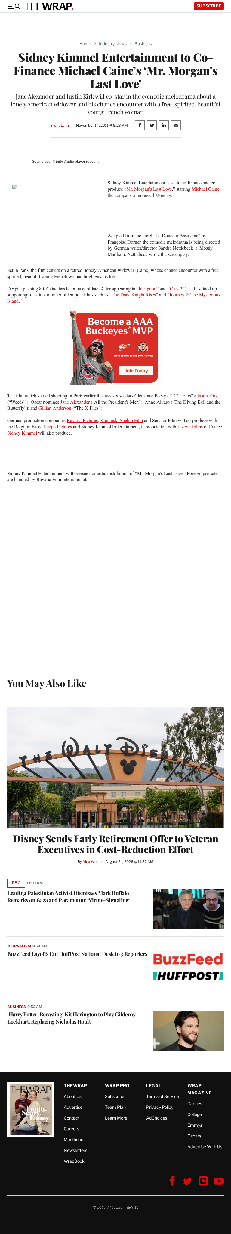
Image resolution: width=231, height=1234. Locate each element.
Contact (71, 1117)
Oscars (194, 1135)
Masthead (73, 1139)
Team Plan (115, 1107)
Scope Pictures (57, 426)
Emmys (194, 1125)
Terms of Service (162, 1096)
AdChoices (156, 1117)
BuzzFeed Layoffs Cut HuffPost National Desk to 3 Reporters (77, 953)
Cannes (194, 1103)
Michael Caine (205, 189)
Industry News (113, 43)
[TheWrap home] (49, 6)
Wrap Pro (117, 1085)
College (194, 1114)
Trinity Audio (63, 161)
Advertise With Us (204, 1146)
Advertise (73, 1107)
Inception (147, 288)
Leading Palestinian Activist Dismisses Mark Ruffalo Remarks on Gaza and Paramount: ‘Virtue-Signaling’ (68, 896)
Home (85, 43)
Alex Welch (92, 861)
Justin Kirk (207, 395)
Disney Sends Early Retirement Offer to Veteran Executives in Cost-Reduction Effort (115, 844)
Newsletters (75, 1150)
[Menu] (13, 6)
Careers (71, 1128)
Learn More (116, 1117)
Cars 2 (176, 288)
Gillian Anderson (54, 408)
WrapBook (74, 1161)
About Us (73, 1096)
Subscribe (208, 5)
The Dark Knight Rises (134, 294)
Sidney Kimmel (22, 433)
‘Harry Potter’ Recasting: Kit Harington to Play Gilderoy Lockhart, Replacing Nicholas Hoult (71, 1018)
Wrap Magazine (199, 1089)
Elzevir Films (190, 426)
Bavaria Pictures (82, 420)
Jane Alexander (75, 402)
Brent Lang (59, 125)
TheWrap (75, 1085)
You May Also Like (46, 682)
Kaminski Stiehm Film (121, 420)
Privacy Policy (159, 1107)
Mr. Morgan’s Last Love (149, 189)
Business (143, 43)
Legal (153, 1085)
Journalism (19, 946)
